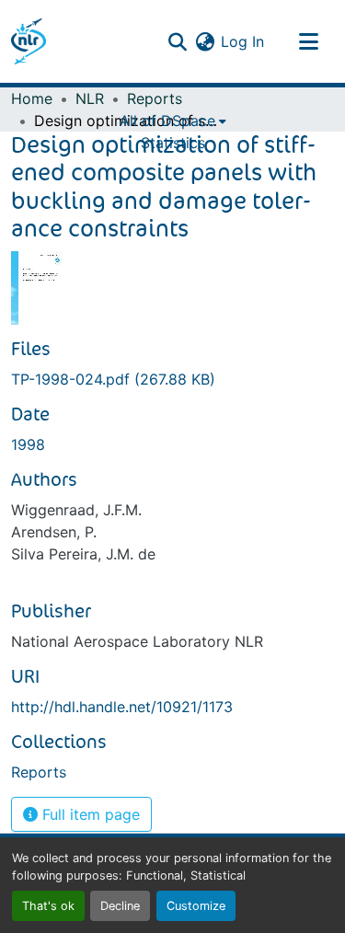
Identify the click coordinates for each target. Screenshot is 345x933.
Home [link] (31, 98)
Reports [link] (154, 98)
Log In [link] (242, 41)
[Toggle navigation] (308, 41)
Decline (120, 906)
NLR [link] (89, 98)
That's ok (48, 906)
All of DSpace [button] (167, 120)
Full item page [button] (89, 814)
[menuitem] (173, 120)
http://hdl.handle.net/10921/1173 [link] (122, 706)
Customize (196, 906)
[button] (28, 41)
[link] (172, 379)
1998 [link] (28, 444)
